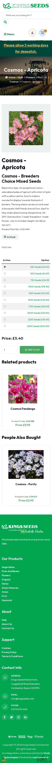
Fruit (4, 596)
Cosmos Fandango (23, 408)
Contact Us (8, 628)
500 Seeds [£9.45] (39, 273)
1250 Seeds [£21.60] (39, 293)
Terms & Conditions (12, 656)
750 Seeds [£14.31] (39, 280)
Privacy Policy (9, 652)
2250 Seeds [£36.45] (38, 319)
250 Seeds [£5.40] (39, 266)
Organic (6, 579)
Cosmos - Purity (26, 484)
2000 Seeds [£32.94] (38, 312)
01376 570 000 (19, 709)
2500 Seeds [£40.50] (38, 326)
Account (35, 32)
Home (11, 77)
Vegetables (8, 567)
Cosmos (14, 81)
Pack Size (6, 247)
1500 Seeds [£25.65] (38, 299)
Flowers (30, 77)
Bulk (20, 77)
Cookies (6, 648)
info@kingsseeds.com (22, 698)
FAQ (4, 620)
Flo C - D (42, 77)
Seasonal (7, 600)
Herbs (5, 583)
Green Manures (10, 587)
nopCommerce (40, 757)
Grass (5, 591)
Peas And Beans (10, 571)
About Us (7, 624)
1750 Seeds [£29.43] (39, 306)
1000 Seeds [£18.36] (38, 286)
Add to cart (34, 349)
